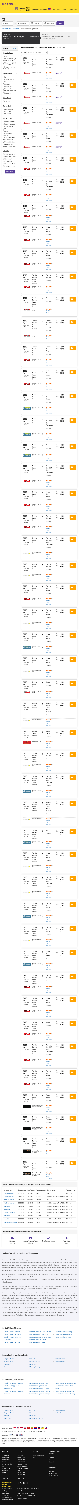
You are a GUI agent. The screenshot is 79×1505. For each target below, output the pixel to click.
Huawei (51, 1462)
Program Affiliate (6, 1486)
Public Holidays (53, 1473)
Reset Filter (9, 172)
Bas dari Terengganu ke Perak (38, 1386)
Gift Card (35, 1457)
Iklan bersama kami (7, 1497)
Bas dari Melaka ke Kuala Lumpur (40, 1332)
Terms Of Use (5, 1495)
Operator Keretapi (22, 1464)
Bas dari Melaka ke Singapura (64, 1334)
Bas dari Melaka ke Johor (12, 1342)
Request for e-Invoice (7, 1499)
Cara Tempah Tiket (7, 1464)
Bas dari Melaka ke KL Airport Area (40, 1337)
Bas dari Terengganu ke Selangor (39, 1394)
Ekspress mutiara (9, 1212)
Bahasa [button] (64, 9)
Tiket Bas (16, 29)
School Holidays (53, 1475)
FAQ (3, 1466)
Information (52, 1471)
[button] (50, 9)
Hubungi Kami (73, 9)
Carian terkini (43, 9)
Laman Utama (6, 29)
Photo (47, 76)
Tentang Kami (5, 1455)
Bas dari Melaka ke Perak (63, 1337)
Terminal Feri (21, 1474)
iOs (50, 1460)
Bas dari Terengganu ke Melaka (64, 1391)
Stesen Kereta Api (22, 1466)
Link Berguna (5, 1491)
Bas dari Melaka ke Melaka (37, 1342)
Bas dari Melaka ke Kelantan (38, 1340)
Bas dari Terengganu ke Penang (65, 1394)
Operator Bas (21, 1457)
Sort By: (23, 52)
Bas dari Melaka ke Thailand (13, 1334)
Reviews (48, 74)
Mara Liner (7, 1209)
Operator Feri (21, 1472)
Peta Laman (5, 1470)
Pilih (72, 59)
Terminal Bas (21, 1459)
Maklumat (49, 78)
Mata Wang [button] (56, 9)
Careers (4, 1472)
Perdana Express (9, 1200)
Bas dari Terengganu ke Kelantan (65, 1383)
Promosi (4, 1462)
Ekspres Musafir (9, 1193)
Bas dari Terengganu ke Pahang (39, 1391)
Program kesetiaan (7, 1489)
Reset (15, 48)
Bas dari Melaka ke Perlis (12, 1332)
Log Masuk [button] (35, 9)
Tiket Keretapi (21, 1462)
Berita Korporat (6, 1459)
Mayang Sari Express (10, 1222)
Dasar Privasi (5, 1493)
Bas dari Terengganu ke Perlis (38, 1383)
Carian (60, 23)
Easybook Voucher (38, 1455)
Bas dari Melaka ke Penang (63, 1332)
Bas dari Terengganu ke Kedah (39, 1388)
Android (51, 1457)
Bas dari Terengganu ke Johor (13, 1383)
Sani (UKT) (7, 1206)
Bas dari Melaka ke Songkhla (38, 1334)
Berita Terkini (5, 1457)
